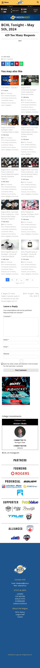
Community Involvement (8, 98)
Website (6, 354)
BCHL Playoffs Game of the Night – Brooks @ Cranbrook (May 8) (9, 254)
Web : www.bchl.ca (20, 586)
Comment (7, 316)
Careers (20, 617)
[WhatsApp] (21, 64)
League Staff (20, 614)
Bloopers (13, 96)
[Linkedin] (12, 64)
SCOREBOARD (20, 601)
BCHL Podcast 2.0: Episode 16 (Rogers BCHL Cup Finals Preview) (30, 214)
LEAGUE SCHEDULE (20, 604)
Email (5, 347)
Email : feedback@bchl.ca (20, 583)
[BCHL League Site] (20, 2)
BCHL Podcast (7, 93)
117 (27, 280)
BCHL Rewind (5, 96)
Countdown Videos (7, 100)
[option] (10, 10)
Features (4, 103)
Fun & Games (11, 103)
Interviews (35, 112)
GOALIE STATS (20, 599)
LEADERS (20, 594)
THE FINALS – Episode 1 (9, 88)
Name (6, 340)
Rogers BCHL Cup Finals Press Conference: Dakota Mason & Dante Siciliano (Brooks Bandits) (29, 132)
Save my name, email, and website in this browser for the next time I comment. (20, 365)
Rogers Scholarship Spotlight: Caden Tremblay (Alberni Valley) (10, 129)
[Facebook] (3, 64)
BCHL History (20, 612)
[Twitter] (8, 64)
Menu (6, 2)
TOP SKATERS (20, 596)
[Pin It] (17, 64)
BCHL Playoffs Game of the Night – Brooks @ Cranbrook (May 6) (29, 254)
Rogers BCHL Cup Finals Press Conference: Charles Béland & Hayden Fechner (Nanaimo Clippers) (10, 174)
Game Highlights (8, 59)
